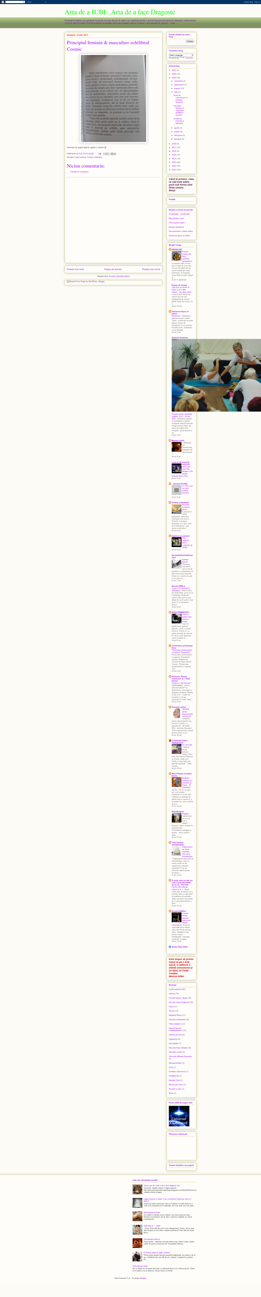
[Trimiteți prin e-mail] (104, 153)
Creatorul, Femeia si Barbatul (179, 121)
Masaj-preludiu (175, 1063)
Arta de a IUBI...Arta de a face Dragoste (120, 11)
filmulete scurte (175, 1052)
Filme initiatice (175, 1024)
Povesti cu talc (175, 1089)
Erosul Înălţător (179, 911)
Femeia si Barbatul (94, 157)
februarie (178, 135)
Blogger (143, 1278)
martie (177, 132)
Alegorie (185, 814)
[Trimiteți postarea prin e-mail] (100, 154)
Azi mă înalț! (187, 745)
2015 (174, 155)
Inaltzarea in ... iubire (152, 1226)
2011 (174, 170)
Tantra (171, 1011)
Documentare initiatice (178, 1048)
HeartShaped (178, 811)
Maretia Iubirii (178, 440)
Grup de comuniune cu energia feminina (181, 98)
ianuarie (178, 139)
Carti (171, 1067)
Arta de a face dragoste (179, 1002)
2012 (174, 166)
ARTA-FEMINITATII (180, 612)
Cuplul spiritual (80, 157)
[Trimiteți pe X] (109, 153)
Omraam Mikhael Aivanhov (180, 1056)
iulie (176, 92)
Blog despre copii (176, 218)
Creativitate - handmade (179, 214)
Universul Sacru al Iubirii (179, 235)
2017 (174, 147)
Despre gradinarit (176, 227)
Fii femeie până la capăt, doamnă (157, 1253)
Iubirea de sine (175, 1035)
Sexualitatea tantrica (152, 1239)
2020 (174, 74)
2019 (174, 78)
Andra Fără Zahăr (180, 947)
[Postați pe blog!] (107, 153)
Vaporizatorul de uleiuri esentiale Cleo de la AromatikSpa (187, 851)
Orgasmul (173, 1039)
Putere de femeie (179, 285)
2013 (174, 162)
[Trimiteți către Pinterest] (115, 153)
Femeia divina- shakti (178, 998)
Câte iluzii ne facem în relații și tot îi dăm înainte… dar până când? (182, 289)
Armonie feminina (180, 337)
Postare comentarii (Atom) (119, 276)
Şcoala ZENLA (178, 586)
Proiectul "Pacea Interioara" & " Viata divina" (181, 678)
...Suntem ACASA (179, 484)
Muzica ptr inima (176, 1084)
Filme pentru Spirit (177, 223)
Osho (171, 1006)
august (177, 88)
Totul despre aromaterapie (178, 843)
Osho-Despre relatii (140, 1266)
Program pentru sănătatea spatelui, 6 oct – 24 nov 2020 (182, 416)
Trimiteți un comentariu (79, 172)
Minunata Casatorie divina (186, 507)
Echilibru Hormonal (177, 1071)
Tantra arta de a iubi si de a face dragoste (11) (162, 1186)
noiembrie (178, 81)
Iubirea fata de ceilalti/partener (175, 1029)
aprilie (177, 128)
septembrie (179, 85)
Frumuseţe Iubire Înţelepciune (179, 741)
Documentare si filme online (181, 231)
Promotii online (179, 707)
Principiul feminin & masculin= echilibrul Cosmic (179, 110)
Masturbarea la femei (152, 1212)
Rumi (171, 1093)
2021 (174, 70)
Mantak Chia (174, 1080)
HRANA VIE (177, 249)
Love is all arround (180, 462)
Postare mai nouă (75, 269)
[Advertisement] (113, 220)
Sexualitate (173, 1043)
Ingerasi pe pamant (180, 536)
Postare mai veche (151, 269)
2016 (174, 151)
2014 (174, 158)
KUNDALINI (174, 1076)
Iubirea (172, 993)
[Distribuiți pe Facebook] (112, 153)
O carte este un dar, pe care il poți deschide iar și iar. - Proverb (182, 882)
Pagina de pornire (113, 269)
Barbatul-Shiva (175, 1015)
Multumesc (176, 316)
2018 (174, 144)
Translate (189, 58)
